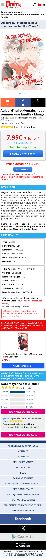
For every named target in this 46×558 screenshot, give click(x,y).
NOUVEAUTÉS (23, 467)
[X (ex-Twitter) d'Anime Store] (23, 528)
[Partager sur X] (38, 102)
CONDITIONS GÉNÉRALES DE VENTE (23, 483)
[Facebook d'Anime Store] (23, 518)
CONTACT (23, 451)
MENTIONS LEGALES (23, 489)
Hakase (6, 118)
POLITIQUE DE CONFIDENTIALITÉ (23, 494)
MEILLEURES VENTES (23, 462)
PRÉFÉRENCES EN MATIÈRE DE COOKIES (23, 505)
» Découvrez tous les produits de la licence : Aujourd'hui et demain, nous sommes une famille (20, 314)
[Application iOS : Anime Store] (23, 545)
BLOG (23, 472)
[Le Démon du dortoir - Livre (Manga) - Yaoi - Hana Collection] (23, 341)
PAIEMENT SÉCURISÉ (23, 478)
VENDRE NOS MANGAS (23, 510)
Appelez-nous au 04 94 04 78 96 (23, 445)
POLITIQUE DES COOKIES (23, 499)
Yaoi (23, 123)
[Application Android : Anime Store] (23, 537)
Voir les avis (32, 127)
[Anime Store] (13, 4)
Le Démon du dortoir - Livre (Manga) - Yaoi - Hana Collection (22, 355)
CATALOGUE (23, 456)
